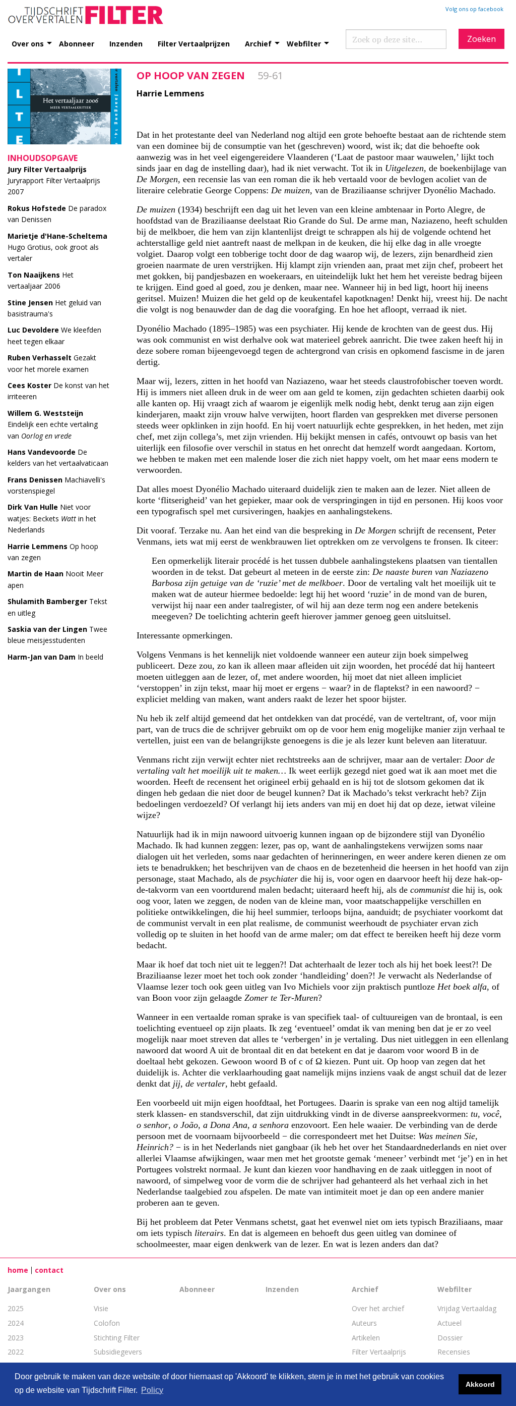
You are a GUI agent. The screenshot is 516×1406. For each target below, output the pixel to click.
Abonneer (76, 43)
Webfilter (304, 43)
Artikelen (366, 1337)
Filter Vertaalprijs (379, 1352)
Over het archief (378, 1308)
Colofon (107, 1323)
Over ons (28, 43)
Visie (101, 1308)
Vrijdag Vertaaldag (466, 1308)
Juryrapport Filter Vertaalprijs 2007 (54, 181)
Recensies (453, 1352)
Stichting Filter (117, 1337)
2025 (16, 1308)
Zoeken (481, 38)
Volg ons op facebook (474, 9)
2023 (16, 1337)
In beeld (55, 657)
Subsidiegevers (118, 1352)
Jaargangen (29, 1289)
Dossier (450, 1337)
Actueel (449, 1323)
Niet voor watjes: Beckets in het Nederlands (52, 518)
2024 (16, 1323)
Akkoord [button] (480, 1384)
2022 (16, 1352)
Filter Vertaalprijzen (194, 43)
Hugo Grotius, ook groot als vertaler (57, 247)
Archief (258, 43)
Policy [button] (152, 1390)
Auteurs (364, 1323)
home (18, 1270)
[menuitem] (35, 38)
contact (49, 1270)
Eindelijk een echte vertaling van (53, 424)
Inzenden (126, 43)
